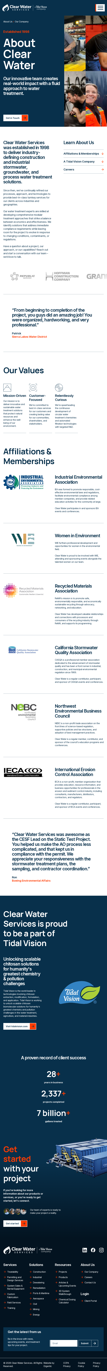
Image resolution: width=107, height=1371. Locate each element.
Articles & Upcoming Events (67, 1284)
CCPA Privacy (66, 1364)
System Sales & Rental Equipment (15, 1287)
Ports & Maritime (41, 1293)
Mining (36, 1309)
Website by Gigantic (48, 1364)
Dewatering (38, 1282)
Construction (39, 1271)
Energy (36, 1314)
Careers (88, 1277)
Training (11, 1308)
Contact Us (90, 1282)
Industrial (37, 1277)
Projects (63, 1271)
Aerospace (38, 1298)
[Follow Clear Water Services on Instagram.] (101, 1250)
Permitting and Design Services (15, 1279)
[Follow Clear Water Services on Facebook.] (93, 1250)
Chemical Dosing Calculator (67, 1301)
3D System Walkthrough (65, 1292)
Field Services (14, 1302)
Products (63, 1277)
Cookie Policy (81, 1364)
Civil (35, 1304)
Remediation (39, 1288)
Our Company (91, 1271)
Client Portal (91, 1300)
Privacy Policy (96, 1364)
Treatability (12, 1271)
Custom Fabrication (12, 1296)
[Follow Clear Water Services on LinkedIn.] (84, 1250)
